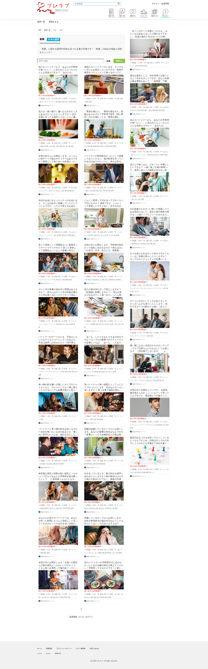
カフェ (132, 336)
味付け (90, 280)
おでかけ (165, 333)
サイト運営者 (80, 648)
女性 (89, 146)
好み (51, 146)
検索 (108, 61)
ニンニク (120, 232)
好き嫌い (46, 146)
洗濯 (94, 464)
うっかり (166, 63)
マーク (164, 469)
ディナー (41, 191)
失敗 (139, 66)
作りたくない (93, 553)
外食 (57, 280)
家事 (87, 464)
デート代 (52, 280)
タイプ (119, 143)
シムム (39, 653)
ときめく (165, 422)
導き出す (138, 244)
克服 (41, 146)
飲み (72, 191)
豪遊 (69, 235)
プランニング (57, 372)
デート (47, 191)
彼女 (60, 102)
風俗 (163, 110)
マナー (88, 324)
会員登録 (165, 4)
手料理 (70, 102)
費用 (67, 280)
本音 (63, 191)
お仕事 (164, 107)
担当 (90, 464)
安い (60, 280)
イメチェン (133, 425)
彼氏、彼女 (148, 110)
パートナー (51, 102)
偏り (87, 191)
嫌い (54, 146)
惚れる (103, 146)
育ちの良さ (118, 324)
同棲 (41, 553)
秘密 (147, 472)
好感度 (93, 324)
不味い (119, 594)
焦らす (137, 291)
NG (72, 187)
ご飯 (40, 102)
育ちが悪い (110, 324)
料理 (111, 146)
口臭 (89, 235)
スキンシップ (151, 288)
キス (145, 288)
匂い (85, 235)
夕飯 (102, 553)
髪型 (131, 428)
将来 (133, 244)
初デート (52, 191)
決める (68, 324)
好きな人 (58, 191)
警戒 (66, 191)
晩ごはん (112, 553)
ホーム (39, 648)
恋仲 (147, 244)
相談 (71, 324)
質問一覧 (41, 22)
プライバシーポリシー (64, 648)
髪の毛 (162, 380)
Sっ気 (164, 285)
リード (53, 324)
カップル (45, 102)
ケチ (43, 280)
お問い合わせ (94, 648)
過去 (160, 110)
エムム (48, 653)
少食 (51, 597)
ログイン (155, 4)
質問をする (53, 22)
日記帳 (143, 472)
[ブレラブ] (53, 8)
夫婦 (56, 102)
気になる (103, 235)
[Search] (118, 4)
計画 (76, 372)
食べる (109, 235)
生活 (117, 553)
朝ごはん (135, 199)
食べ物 (68, 146)
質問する (119, 61)
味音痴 (46, 508)
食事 (74, 102)
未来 (154, 244)
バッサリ (135, 380)
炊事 (97, 464)
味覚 (94, 280)
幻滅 (157, 425)
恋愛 (153, 110)
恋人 (66, 102)
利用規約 (49, 648)
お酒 (75, 187)
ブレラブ (100, 661)
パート (119, 461)
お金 (72, 232)
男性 (68, 508)
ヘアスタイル (142, 380)
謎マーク (152, 472)
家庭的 (95, 146)
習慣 (142, 199)
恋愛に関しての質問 (60, 98)
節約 (63, 280)
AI (163, 241)
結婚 (100, 464)
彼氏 (63, 102)
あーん (119, 369)
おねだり (74, 98)
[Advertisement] (25, 100)
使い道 (56, 235)
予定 (63, 372)
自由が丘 (58, 653)
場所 (66, 372)
